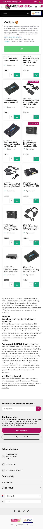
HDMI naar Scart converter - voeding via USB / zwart (31, 270)
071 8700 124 (10, 464)
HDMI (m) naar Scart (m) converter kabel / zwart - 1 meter (31, 60)
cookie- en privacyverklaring (12, 37)
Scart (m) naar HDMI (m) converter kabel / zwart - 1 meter (12, 186)
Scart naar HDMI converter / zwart (11, 59)
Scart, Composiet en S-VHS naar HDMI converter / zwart (31, 186)
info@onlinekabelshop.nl (17, 425)
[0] (40, 7)
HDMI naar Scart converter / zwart (11, 101)
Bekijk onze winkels (22, 437)
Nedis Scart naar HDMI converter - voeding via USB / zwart (30, 144)
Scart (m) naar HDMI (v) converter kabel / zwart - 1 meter (31, 102)
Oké (21, 49)
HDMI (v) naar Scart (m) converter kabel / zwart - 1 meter (31, 228)
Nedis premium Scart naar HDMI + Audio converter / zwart (11, 270)
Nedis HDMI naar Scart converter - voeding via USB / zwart (11, 228)
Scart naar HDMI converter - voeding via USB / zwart (12, 144)
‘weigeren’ (7, 41)
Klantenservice (21, 430)
